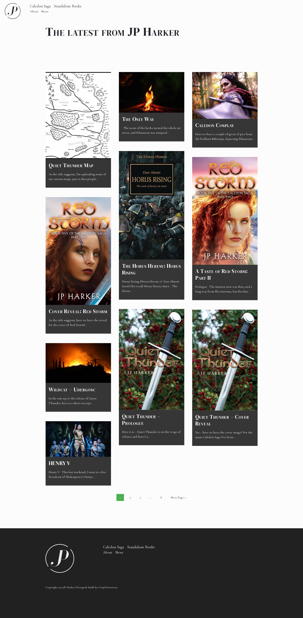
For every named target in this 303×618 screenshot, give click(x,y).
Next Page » (178, 497)
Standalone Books (67, 6)
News (44, 11)
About (34, 11)
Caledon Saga (40, 6)
